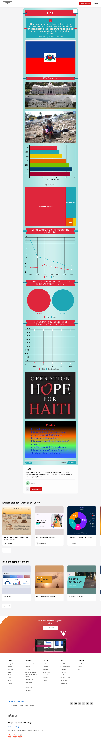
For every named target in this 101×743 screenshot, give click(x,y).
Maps (9, 672)
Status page (63, 683)
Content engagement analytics (31, 675)
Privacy (16, 727)
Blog (79, 669)
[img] (43, 148)
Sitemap (62, 686)
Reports (10, 666)
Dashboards (11, 669)
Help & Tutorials (64, 664)
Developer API (64, 680)
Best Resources (64, 675)
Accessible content (30, 672)
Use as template (85, 3)
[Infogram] (6, 3)
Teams (45, 680)
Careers (80, 666)
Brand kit (27, 669)
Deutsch (15, 705)
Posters (10, 683)
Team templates (29, 679)
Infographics (11, 664)
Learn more (50, 628)
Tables (9, 677)
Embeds (27, 666)
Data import (28, 682)
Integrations (28, 687)
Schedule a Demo (65, 677)
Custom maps (29, 685)
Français (31, 705)
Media (44, 664)
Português (20, 705)
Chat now (20, 702)
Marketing (45, 666)
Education (45, 677)
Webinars (63, 672)
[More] (75, 11)
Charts (9, 675)
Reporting (45, 669)
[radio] (47, 185)
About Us (80, 664)
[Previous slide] (5, 550)
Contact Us (11, 702)
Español (26, 705)
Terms (10, 727)
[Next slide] (9, 550)
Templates (28, 690)
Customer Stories (65, 666)
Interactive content (30, 664)
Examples (63, 669)
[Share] (27, 489)
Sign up (96, 3)
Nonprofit (45, 675)
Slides (9, 680)
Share (29, 462)
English (10, 705)
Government (46, 672)
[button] (47, 277)
